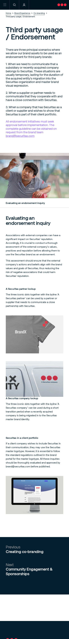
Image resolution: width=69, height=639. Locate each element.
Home (8, 13)
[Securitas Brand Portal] (63, 8)
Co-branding (39, 13)
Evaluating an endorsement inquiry (25, 203)
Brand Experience (22, 13)
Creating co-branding (24, 551)
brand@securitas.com (20, 136)
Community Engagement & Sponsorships (29, 571)
